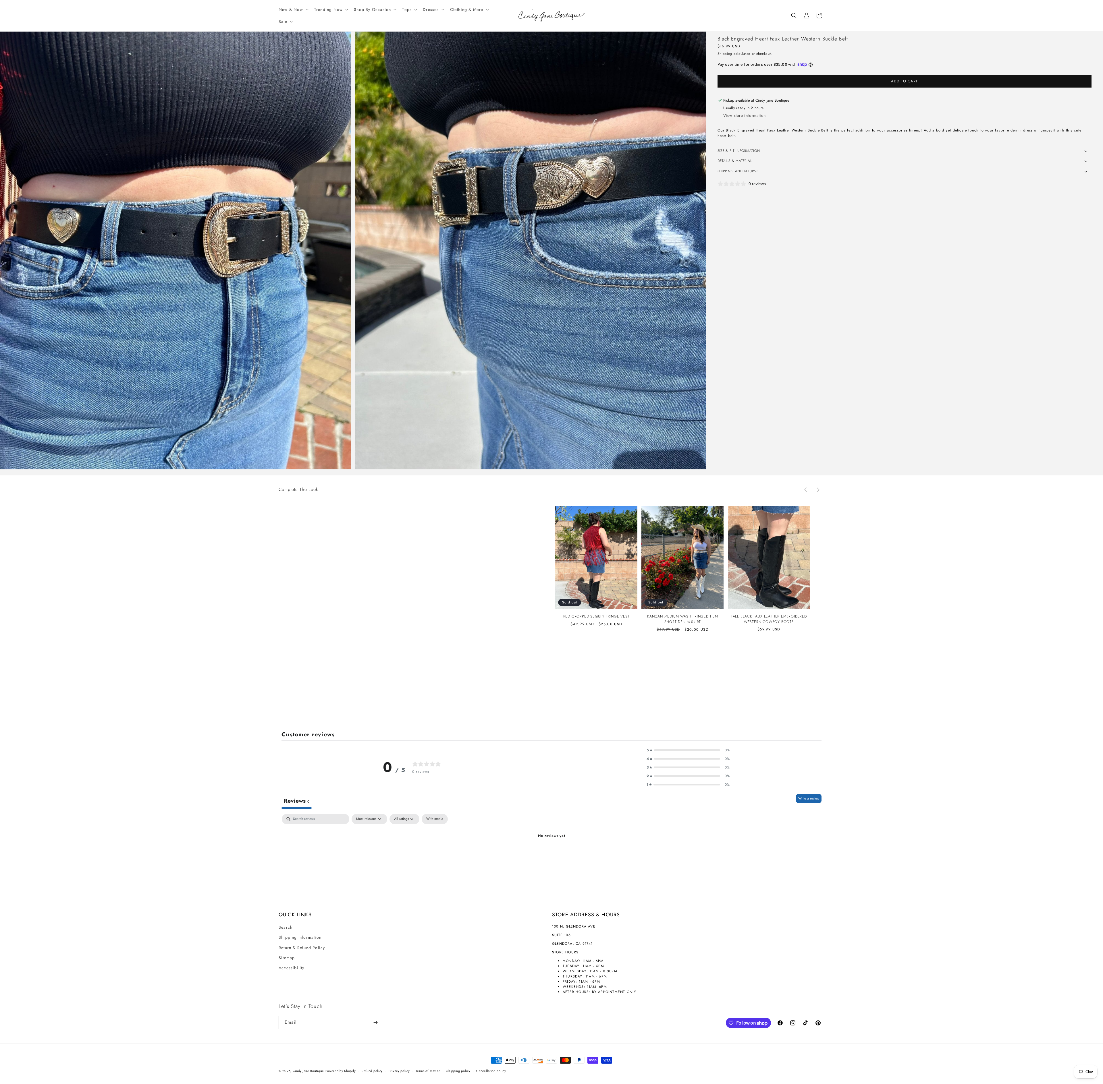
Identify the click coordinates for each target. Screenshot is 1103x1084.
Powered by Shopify (340, 1070)
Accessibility (291, 968)
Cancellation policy (491, 1070)
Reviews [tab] (296, 801)
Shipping (725, 53)
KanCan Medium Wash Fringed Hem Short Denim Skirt (682, 619)
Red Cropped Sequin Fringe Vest (596, 616)
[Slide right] (818, 489)
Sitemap (287, 958)
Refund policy (372, 1070)
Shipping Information (300, 937)
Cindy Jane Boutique (308, 1070)
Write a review (808, 798)
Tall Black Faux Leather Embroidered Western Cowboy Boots (769, 619)
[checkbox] (435, 819)
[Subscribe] (375, 1022)
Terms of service (428, 1070)
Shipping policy (458, 1070)
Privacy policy (399, 1070)
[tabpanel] (551, 856)
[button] (293, 9)
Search (285, 927)
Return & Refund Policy (302, 948)
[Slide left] (805, 489)
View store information (744, 115)
